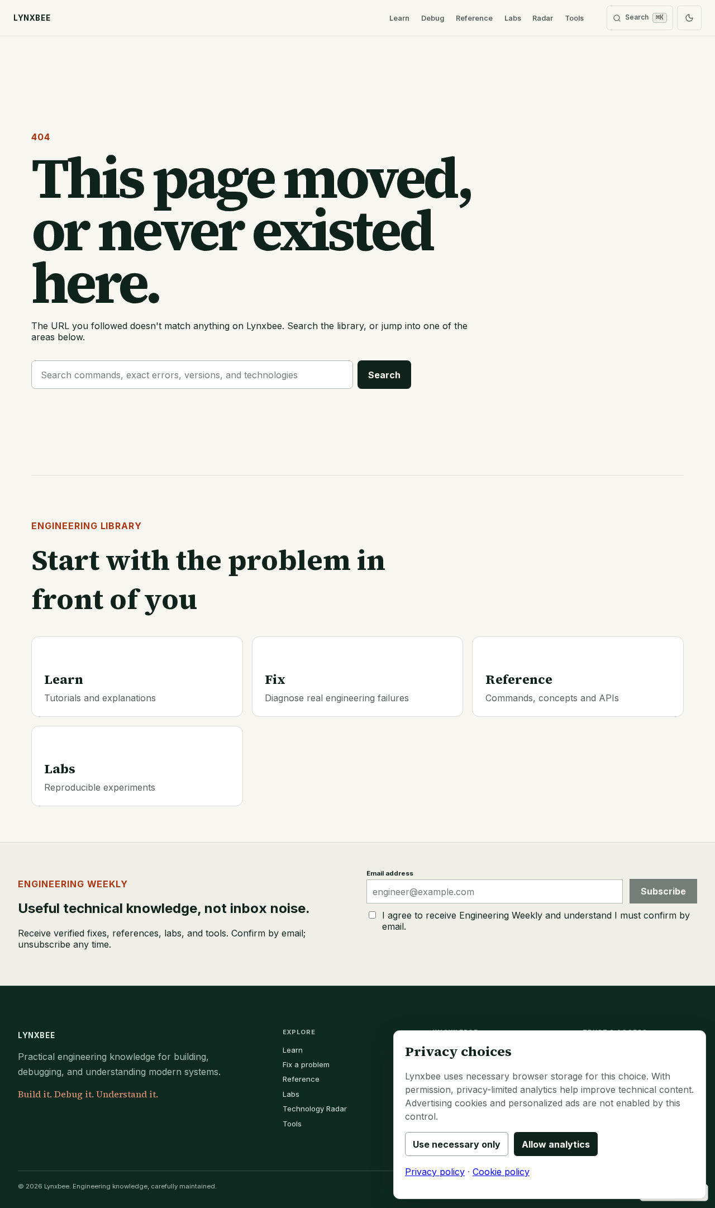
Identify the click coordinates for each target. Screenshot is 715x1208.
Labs (512, 18)
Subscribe (663, 891)
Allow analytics (556, 1144)
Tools (574, 18)
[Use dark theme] (689, 18)
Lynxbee (36, 1035)
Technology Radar (315, 1108)
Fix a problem (306, 1064)
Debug (432, 18)
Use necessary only (456, 1144)
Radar (542, 18)
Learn (399, 18)
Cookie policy (501, 1171)
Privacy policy (435, 1171)
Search (384, 375)
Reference (474, 18)
